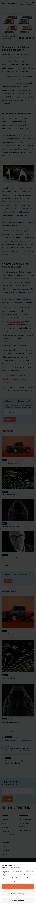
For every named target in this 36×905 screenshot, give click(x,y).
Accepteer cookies (18, 887)
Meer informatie (18, 900)
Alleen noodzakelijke (18, 894)
